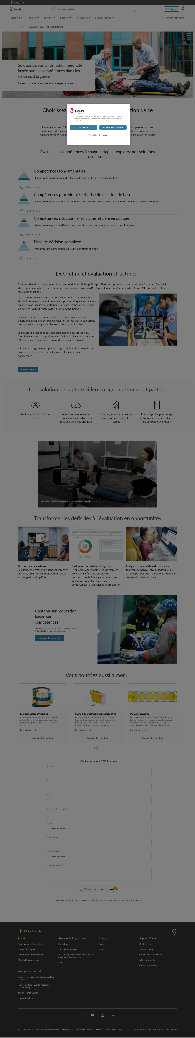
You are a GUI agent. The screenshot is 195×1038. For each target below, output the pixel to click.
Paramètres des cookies (98, 135)
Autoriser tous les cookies (113, 127)
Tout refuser (83, 127)
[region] (98, 124)
